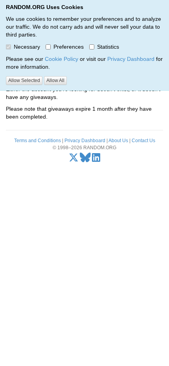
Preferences (68, 47)
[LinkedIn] (96, 159)
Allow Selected (24, 80)
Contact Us (143, 140)
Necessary (27, 47)
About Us (118, 140)
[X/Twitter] (74, 159)
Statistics (108, 47)
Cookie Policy (61, 59)
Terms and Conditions (37, 140)
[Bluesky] (85, 159)
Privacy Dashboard (130, 59)
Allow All (55, 80)
